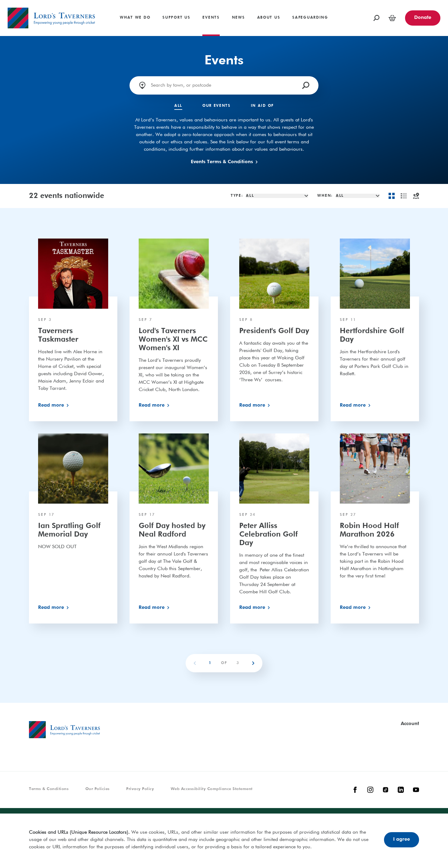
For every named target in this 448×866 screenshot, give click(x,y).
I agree (401, 839)
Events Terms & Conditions (222, 162)
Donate (422, 17)
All (178, 106)
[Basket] (392, 18)
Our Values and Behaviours (194, 2)
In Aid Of (262, 106)
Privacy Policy (140, 789)
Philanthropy (21, 2)
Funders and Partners (343, 2)
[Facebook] (355, 790)
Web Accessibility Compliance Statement (212, 789)
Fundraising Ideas (373, 2)
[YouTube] (416, 790)
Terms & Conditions (49, 789)
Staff (85, 2)
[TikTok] (385, 790)
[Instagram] (370, 790)
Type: (237, 196)
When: (325, 196)
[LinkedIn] (401, 790)
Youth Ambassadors (101, 20)
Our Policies (97, 789)
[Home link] (51, 18)
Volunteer (191, 2)
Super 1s (17, 2)
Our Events (216, 106)
